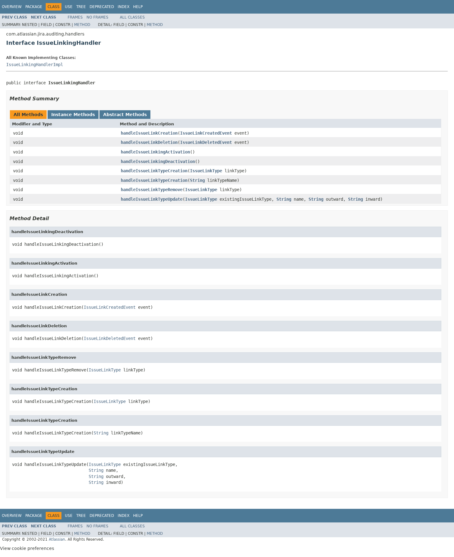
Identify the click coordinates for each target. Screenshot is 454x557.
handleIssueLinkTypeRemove (152, 189)
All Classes (132, 17)
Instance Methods (73, 114)
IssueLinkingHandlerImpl (34, 64)
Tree (81, 7)
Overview (12, 7)
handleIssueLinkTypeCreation (154, 170)
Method (82, 25)
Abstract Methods (125, 114)
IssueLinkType (206, 170)
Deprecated (102, 7)
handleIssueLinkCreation (149, 133)
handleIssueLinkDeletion (149, 142)
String (197, 180)
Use (69, 7)
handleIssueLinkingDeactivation (158, 161)
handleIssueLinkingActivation (155, 151)
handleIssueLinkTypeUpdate (152, 199)
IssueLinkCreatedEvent (206, 133)
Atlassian (57, 539)
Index (123, 7)
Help (138, 7)
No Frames (97, 17)
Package (33, 7)
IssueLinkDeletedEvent (206, 142)
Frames (75, 17)
